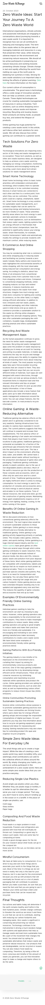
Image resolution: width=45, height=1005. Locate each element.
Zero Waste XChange (14, 4)
